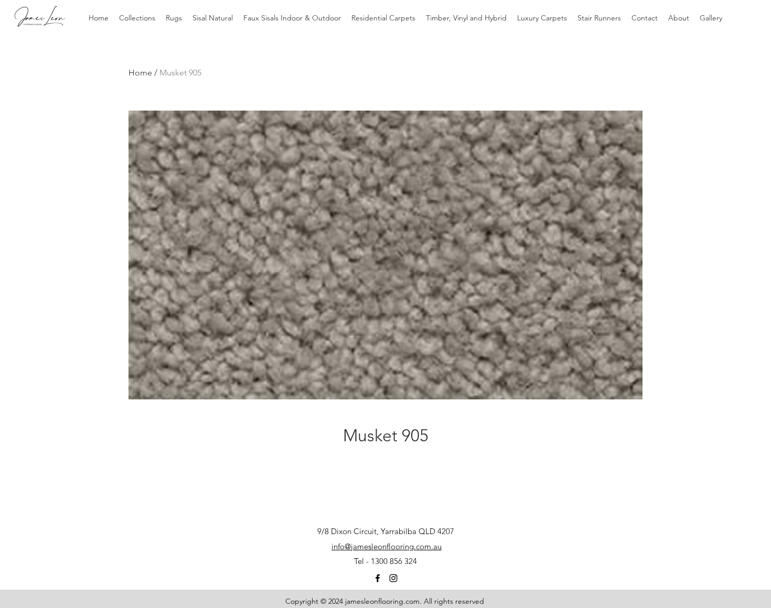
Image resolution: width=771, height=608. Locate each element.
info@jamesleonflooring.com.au (386, 546)
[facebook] (377, 578)
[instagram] (393, 578)
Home (140, 73)
